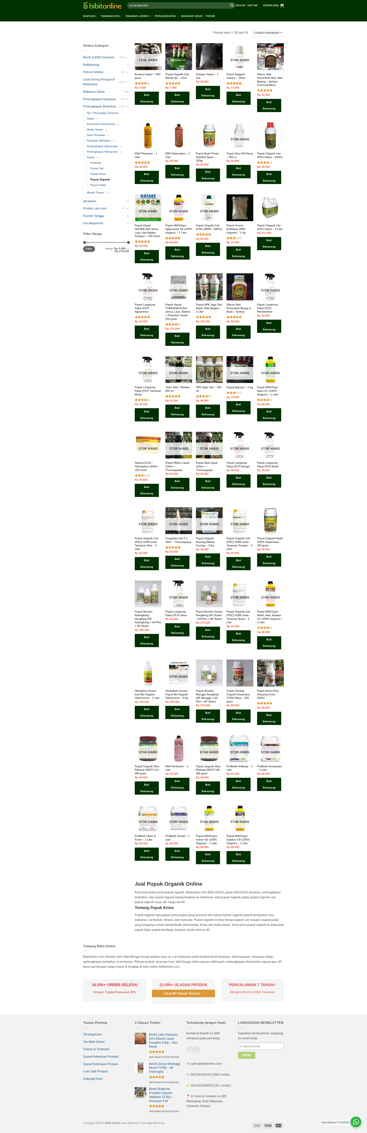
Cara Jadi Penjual (95, 1071)
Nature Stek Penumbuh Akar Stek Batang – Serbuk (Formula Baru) (270, 79)
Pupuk (90, 157)
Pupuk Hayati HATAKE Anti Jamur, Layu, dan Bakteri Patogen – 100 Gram (147, 231)
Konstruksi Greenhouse (101, 123)
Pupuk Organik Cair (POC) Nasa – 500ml (269, 155)
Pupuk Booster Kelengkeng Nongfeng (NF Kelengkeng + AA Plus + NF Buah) (148, 618)
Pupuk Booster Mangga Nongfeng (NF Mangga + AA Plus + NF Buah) (207, 696)
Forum (210, 16)
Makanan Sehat (192, 16)
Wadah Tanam (95, 192)
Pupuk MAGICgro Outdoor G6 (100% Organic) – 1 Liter (238, 839)
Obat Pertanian (96, 135)
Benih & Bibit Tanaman (98, 57)
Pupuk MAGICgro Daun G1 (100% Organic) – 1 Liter (267, 391)
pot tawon (89, 201)
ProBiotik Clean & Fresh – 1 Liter (145, 837)
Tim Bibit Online (94, 1041)
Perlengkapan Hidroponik (102, 151)
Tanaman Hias (110, 16)
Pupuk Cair (97, 168)
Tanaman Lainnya (137, 16)
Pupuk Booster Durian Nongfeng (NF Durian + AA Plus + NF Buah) (209, 615)
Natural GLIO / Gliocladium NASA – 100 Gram (147, 466)
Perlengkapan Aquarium (99, 99)
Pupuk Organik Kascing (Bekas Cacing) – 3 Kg (205, 542)
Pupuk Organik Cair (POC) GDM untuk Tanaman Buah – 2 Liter (238, 617)
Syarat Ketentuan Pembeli (101, 1056)
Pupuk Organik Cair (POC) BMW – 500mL (209, 227)
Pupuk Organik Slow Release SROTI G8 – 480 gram (209, 770)
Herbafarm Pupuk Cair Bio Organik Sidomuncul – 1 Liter (147, 694)
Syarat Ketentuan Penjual (100, 1064)
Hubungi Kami (93, 1078)
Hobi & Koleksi (93, 72)
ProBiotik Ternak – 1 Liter (177, 837)
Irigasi (90, 118)
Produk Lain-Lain (94, 208)
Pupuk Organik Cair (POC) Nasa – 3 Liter (270, 227)
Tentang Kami (92, 1034)
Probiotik (95, 162)
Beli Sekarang (146, 98)
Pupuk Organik (100, 179)
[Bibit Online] (102, 5)
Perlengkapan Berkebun (99, 106)
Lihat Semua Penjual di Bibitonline (99, 82)
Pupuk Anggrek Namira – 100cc (236, 76)
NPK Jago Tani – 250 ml (208, 389)
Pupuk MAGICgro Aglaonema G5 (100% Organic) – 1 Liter (178, 229)
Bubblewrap (91, 64)
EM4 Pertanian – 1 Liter (146, 155)
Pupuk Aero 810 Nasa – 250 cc (240, 155)
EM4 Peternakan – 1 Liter (177, 155)
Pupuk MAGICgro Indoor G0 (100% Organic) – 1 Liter (206, 839)
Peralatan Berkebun (99, 140)
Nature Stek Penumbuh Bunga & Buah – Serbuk (239, 308)
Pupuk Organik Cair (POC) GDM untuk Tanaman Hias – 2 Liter (146, 544)
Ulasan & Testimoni (96, 1049)
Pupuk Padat (98, 185)
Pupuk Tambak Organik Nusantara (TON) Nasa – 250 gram (238, 696)
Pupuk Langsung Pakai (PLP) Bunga (238, 464)
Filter (89, 249)
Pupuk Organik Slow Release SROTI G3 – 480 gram (147, 770)
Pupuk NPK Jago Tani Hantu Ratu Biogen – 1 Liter (209, 308)
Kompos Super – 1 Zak (207, 76)
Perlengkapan (165, 16)
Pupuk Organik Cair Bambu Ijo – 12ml (177, 76)
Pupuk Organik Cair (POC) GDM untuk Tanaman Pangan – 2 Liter (240, 544)
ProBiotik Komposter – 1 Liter (269, 768)
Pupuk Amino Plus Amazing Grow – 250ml (268, 694)
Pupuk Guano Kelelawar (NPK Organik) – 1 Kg (236, 229)
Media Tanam (95, 129)
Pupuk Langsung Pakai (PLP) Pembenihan (267, 308)
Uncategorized (93, 223)
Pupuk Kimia (98, 173)
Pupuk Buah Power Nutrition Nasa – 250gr (207, 157)
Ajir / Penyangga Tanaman (103, 112)
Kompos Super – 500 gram (147, 76)
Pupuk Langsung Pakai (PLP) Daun (176, 613)
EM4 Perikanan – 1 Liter (176, 768)
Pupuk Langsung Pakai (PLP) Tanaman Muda (148, 391)
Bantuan (89, 16)
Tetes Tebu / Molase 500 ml (177, 389)
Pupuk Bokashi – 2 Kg (240, 387)
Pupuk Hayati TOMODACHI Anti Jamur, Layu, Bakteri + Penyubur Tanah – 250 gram (177, 311)
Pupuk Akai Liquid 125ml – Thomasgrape (206, 466)
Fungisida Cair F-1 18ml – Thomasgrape (178, 540)
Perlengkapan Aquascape (102, 146)
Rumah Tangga (93, 215)
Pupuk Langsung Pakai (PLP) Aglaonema (145, 308)
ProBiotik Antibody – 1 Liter (240, 768)
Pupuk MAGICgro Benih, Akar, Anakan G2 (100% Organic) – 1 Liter (270, 617)
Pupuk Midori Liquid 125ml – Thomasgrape (177, 466)
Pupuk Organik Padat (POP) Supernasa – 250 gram (270, 542)
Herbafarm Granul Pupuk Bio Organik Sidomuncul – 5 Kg (176, 694)
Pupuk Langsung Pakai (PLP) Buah (267, 464)
